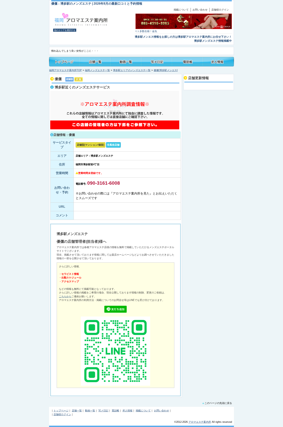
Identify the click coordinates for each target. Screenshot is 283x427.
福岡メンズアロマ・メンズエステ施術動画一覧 (126, 61)
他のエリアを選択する (64, 30)
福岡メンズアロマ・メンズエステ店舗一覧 (95, 61)
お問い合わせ (200, 9)
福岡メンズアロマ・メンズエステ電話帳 (187, 61)
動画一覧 (90, 410)
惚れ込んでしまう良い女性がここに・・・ (75, 50)
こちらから (65, 296)
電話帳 (115, 410)
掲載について (181, 9)
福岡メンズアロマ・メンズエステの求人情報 (218, 61)
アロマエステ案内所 (199, 421)
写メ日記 (103, 410)
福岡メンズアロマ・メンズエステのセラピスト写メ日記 (157, 61)
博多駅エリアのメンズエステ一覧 (132, 70)
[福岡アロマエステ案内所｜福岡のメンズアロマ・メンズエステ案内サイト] (81, 25)
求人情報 (127, 410)
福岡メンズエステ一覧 (97, 70)
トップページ (64, 61)
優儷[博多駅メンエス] (166, 70)
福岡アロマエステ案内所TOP (65, 70)
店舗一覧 (77, 410)
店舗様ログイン (220, 9)
